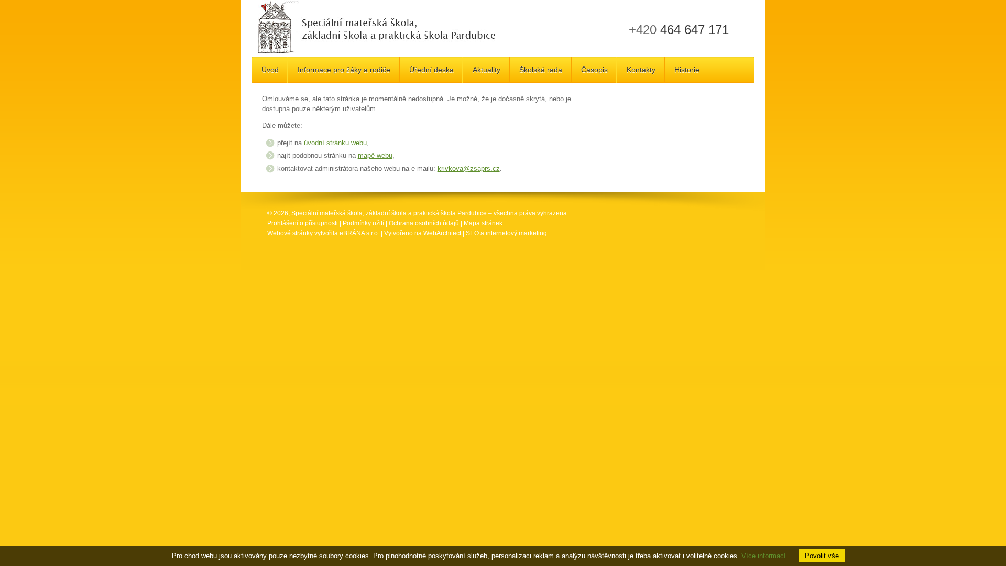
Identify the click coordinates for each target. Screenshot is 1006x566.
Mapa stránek (483, 223)
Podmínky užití (363, 223)
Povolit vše (822, 556)
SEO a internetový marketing (506, 233)
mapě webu (375, 155)
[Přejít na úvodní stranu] (376, 28)
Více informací (763, 556)
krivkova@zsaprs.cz (469, 168)
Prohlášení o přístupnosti (302, 223)
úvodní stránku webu (335, 143)
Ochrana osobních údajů (424, 223)
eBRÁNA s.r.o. (359, 233)
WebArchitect (442, 233)
